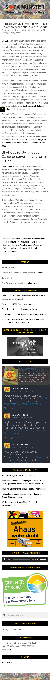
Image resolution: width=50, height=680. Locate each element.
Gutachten (9, 41)
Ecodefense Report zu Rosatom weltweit (19, 309)
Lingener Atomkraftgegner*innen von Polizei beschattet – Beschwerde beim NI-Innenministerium (22, 248)
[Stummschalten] (38, 559)
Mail (3, 662)
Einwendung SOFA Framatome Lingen (17, 304)
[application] (25, 559)
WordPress (35, 676)
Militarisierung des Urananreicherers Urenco (20, 475)
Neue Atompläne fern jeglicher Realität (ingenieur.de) (24, 489)
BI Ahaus (9, 166)
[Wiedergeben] (5, 559)
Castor (4, 33)
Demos (11, 33)
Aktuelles (32, 30)
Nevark (22, 676)
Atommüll (41, 30)
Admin (9, 662)
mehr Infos (6, 649)
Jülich (17, 33)
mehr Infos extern (35, 273)
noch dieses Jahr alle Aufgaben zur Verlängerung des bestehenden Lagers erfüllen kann (24, 142)
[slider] (43, 559)
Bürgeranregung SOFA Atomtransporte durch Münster (24, 314)
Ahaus (24, 30)
